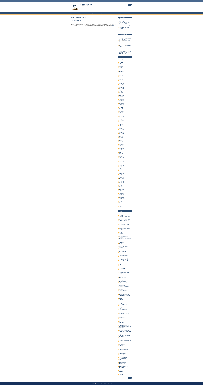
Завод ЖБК (121, 252)
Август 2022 (121, 121)
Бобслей (120, 232)
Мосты (120, 298)
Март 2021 (121, 142)
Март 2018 (121, 190)
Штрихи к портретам (123, 368)
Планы (120, 316)
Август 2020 (121, 152)
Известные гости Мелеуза (124, 258)
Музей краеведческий (123, 304)
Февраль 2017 (121, 207)
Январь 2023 (121, 115)
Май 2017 (121, 203)
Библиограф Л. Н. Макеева (124, 221)
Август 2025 (121, 75)
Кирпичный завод (122, 265)
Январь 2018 (121, 193)
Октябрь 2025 (121, 72)
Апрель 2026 (121, 64)
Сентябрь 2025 (121, 74)
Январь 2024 (121, 99)
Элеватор (121, 371)
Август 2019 (121, 168)
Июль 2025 (121, 76)
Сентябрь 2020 (121, 150)
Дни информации (122, 248)
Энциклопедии (121, 372)
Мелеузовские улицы (123, 290)
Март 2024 (121, 96)
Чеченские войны (122, 364)
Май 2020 (121, 156)
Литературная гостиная (123, 278)
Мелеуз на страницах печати (124, 286)
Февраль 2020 (121, 160)
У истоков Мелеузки (76, 20)
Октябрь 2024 (121, 88)
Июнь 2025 (121, 78)
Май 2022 (121, 125)
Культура (120, 276)
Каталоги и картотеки (123, 263)
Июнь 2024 (121, 92)
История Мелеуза (90, 28)
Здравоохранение (122, 254)
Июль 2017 (121, 201)
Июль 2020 (121, 153)
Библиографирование (123, 223)
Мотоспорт (121, 299)
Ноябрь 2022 (121, 117)
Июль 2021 (121, 137)
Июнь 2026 (121, 62)
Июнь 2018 (121, 186)
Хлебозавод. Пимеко (123, 359)
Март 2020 (121, 158)
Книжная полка (122, 268)
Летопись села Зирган (126, 44)
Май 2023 (121, 109)
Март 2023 (121, 112)
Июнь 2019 (121, 170)
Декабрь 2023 (121, 100)
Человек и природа (76, 28)
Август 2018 (121, 184)
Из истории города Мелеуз (124, 255)
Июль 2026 (121, 60)
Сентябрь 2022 (121, 120)
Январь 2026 (121, 68)
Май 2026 (121, 63)
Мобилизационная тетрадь (124, 296)
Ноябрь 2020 (121, 148)
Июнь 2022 (121, 124)
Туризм (120, 350)
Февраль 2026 (121, 67)
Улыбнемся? (121, 352)
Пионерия (121, 314)
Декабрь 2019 (121, 162)
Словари (120, 328)
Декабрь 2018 (121, 178)
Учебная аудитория (92, 13)
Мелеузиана (101, 13)
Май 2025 (121, 79)
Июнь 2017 (121, 202)
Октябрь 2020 (121, 149)
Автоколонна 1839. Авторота (124, 216)
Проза (120, 321)
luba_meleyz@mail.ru (77, 0)
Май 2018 (121, 187)
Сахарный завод (122, 327)
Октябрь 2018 (121, 181)
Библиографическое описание (124, 228)
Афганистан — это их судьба (124, 219)
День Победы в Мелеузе (123, 245)
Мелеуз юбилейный (122, 287)
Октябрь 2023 (121, 103)
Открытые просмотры (123, 309)
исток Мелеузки (84, 28)
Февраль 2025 (121, 83)
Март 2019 (121, 174)
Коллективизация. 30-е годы (124, 269)
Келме (120, 264)
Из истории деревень (123, 256)
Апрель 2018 (121, 189)
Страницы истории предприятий (125, 340)
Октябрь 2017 (121, 197)
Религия (120, 323)
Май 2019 (121, 172)
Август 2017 (121, 199)
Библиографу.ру (86, 4)
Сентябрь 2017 (121, 198)
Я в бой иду (121, 374)
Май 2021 (121, 140)
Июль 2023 (121, 107)
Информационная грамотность (124, 259)
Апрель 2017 (121, 205)
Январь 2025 (121, 84)
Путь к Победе (121, 322)
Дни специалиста (122, 250)
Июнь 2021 (121, 139)
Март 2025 (121, 82)
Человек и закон (122, 360)
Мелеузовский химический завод (125, 295)
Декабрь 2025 (121, 70)
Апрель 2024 (121, 95)
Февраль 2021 (121, 144)
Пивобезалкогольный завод (124, 313)
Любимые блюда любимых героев (125, 282)
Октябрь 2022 (121, 119)
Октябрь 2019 (121, 165)
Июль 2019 (121, 169)
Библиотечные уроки (123, 230)
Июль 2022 (121, 123)
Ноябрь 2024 (121, 87)
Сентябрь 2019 (121, 166)
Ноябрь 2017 (121, 195)
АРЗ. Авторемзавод (122, 217)
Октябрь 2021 (121, 133)
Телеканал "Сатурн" (122, 346)
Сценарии (121, 345)
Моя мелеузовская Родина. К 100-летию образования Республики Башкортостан (125, 302)
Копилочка (117, 13)
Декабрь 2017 (121, 194)
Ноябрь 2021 (121, 132)
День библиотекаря (122, 243)
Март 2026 (121, 66)
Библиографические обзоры (124, 224)
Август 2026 (121, 59)
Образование (121, 305)
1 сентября (121, 215)
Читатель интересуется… (123, 366)
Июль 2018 (121, 185)
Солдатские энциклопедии (124, 330)
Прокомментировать (105, 28)
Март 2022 (121, 128)
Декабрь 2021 (121, 131)
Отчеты (120, 310)
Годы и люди (121, 242)
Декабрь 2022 (121, 116)
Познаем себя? (121, 317)
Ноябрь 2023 (121, 101)
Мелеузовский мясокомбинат (124, 294)
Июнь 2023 (121, 108)
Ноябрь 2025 (121, 71)
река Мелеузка (96, 28)
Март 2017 (121, 206)
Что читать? (109, 13)
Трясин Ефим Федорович (123, 349)
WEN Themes (110, 383)
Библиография (82, 13)
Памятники (121, 312)
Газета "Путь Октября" (123, 241)
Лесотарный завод (122, 277)
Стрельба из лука (122, 344)
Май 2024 (121, 94)
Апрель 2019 (121, 173)
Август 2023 (121, 105)
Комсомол (121, 271)
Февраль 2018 (121, 191)
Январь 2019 (121, 177)
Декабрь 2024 (121, 86)
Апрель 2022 (121, 127)
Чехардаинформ (122, 363)
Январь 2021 (121, 145)
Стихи (120, 339)
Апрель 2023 (121, 111)
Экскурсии (121, 370)
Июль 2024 (121, 91)
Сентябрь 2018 (121, 182)
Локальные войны (122, 281)
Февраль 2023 (121, 113)
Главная (74, 13)
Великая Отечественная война (124, 234)
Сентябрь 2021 (121, 135)
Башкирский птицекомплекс (124, 220)
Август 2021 (121, 136)
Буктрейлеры (121, 233)
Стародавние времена (123, 337)
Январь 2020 (121, 161)
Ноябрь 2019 (121, 164)
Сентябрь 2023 (121, 104)
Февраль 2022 (121, 129)
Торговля (121, 348)
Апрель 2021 (121, 141)
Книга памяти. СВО (122, 267)
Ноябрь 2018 (121, 180)
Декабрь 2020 (121, 146)
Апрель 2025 (121, 80)
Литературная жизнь (123, 280)
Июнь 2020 (121, 154)
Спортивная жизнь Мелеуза (124, 334)
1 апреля (120, 213)
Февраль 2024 (121, 97)
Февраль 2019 (121, 176)
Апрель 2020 (121, 157)
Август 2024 (121, 90)
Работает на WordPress (95, 383)
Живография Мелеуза (123, 251)
